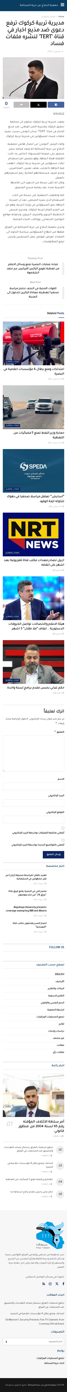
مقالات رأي (58, 1052)
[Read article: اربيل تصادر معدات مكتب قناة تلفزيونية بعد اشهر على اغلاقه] (33, 534)
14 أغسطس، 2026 (55, 443)
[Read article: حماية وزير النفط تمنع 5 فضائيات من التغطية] (33, 407)
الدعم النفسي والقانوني (52, 1003)
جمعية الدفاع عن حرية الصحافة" (42, 1385)
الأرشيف (59, 981)
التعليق (59, 732)
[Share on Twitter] (38, 105)
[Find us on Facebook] (63, 1284)
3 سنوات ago (39, 900)
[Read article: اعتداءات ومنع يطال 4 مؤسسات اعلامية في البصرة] (33, 343)
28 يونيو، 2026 (57, 634)
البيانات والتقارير (48, 17)
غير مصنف (58, 1038)
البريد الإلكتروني (56, 796)
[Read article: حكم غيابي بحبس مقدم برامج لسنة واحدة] (33, 662)
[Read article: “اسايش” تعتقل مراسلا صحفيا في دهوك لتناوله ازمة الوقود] (33, 471)
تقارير (61, 1024)
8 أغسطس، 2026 (55, 507)
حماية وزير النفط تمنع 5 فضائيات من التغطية (29, 1179)
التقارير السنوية (56, 996)
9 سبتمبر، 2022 (55, 52)
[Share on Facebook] (56, 105)
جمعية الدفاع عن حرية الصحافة (39, 5)
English (59, 974)
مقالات (60, 1045)
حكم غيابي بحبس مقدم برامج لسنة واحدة (35, 688)
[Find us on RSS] (43, 1284)
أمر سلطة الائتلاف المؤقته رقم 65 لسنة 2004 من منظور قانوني (41, 1126)
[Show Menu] (62, 5)
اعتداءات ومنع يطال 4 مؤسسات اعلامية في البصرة (37, 1313)
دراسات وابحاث (56, 1031)
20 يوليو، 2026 (57, 571)
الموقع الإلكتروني (55, 812)
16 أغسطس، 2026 (55, 379)
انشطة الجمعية (55, 1010)
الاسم (61, 779)
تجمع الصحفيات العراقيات (50, 1017)
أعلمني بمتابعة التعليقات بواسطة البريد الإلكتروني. (38, 833)
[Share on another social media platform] (21, 105)
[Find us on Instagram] (50, 1284)
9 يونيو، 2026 (57, 693)
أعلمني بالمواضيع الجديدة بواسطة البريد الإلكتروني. (37, 845)
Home (61, 17)
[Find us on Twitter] (57, 1284)
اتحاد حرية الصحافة (54, 1363)
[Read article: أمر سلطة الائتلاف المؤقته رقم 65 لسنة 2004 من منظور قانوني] (33, 1095)
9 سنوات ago (39, 884)
